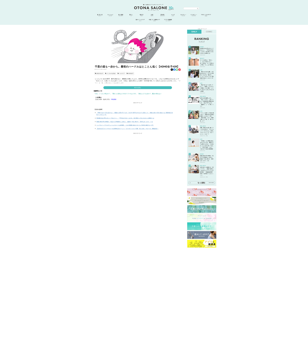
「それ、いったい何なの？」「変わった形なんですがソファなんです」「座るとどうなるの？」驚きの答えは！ (128, 93)
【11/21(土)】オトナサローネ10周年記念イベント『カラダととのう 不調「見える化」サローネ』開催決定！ (127, 128)
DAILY (194, 32)
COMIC (209, 32)
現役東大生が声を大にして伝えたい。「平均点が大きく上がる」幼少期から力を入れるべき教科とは (125, 118)
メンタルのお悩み (111, 73)
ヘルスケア (122, 73)
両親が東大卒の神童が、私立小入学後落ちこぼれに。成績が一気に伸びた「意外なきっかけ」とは (124, 121)
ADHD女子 (130, 73)
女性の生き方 (99, 73)
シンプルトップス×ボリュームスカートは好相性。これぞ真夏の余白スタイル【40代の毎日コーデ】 (125, 125)
